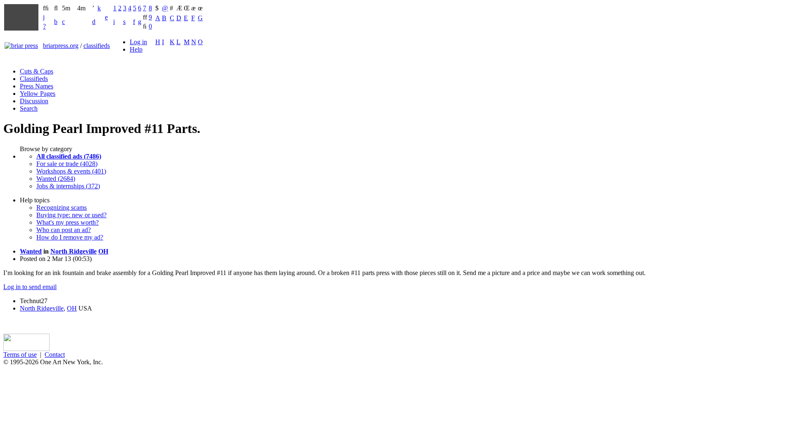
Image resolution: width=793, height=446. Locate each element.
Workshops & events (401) (71, 171)
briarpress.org (60, 45)
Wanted (31, 251)
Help (136, 49)
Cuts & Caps (36, 71)
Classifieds (34, 78)
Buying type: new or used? (71, 214)
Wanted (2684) (55, 178)
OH (103, 251)
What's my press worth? (67, 222)
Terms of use (20, 354)
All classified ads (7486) (68, 156)
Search (29, 108)
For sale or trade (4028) (66, 163)
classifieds (96, 45)
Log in (138, 41)
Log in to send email (30, 286)
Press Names (36, 86)
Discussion (34, 100)
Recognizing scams (61, 207)
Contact (55, 354)
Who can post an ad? (63, 229)
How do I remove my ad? (69, 237)
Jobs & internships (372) (68, 186)
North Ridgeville (73, 251)
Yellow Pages (37, 93)
